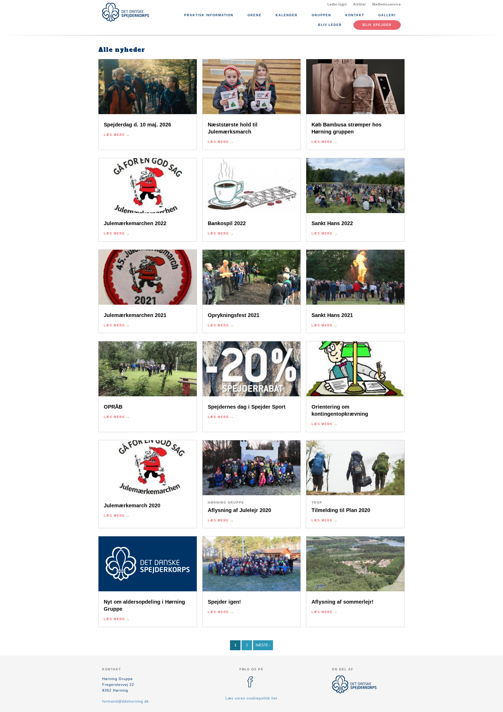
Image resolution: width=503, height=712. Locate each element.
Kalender (287, 15)
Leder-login (337, 4)
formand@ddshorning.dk (125, 701)
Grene (254, 15)
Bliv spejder (377, 25)
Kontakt (354, 15)
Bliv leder (330, 25)
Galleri (387, 15)
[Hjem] (125, 12)
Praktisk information (208, 15)
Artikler (359, 4)
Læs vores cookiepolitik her (252, 698)
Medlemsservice (386, 4)
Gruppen (321, 15)
